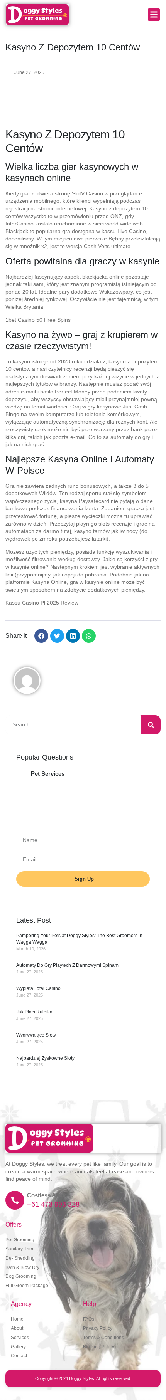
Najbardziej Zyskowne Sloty (45, 1058)
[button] (154, 14)
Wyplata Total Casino (38, 988)
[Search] (151, 724)
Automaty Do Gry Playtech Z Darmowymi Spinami (68, 965)
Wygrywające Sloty (36, 1035)
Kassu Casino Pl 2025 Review (41, 603)
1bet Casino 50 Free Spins (38, 320)
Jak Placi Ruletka (34, 1012)
